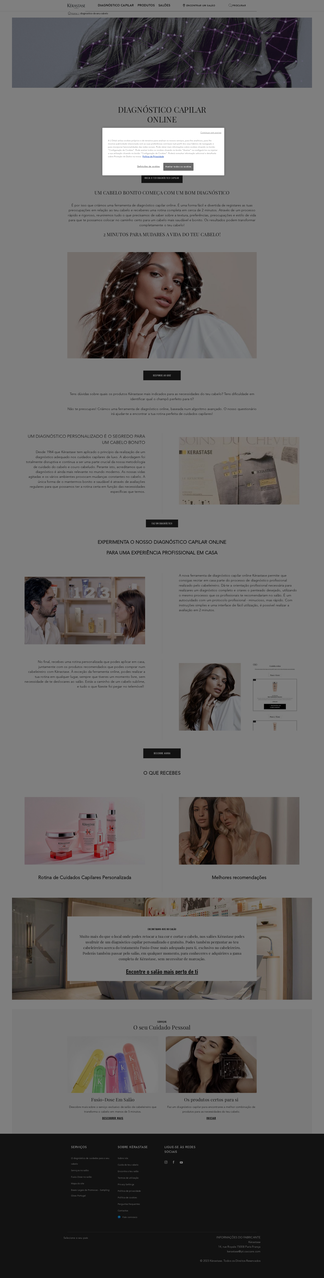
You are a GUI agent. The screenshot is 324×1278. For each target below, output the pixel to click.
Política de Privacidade (153, 156)
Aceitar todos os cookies (178, 166)
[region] (163, 151)
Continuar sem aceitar (210, 132)
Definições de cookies (148, 166)
